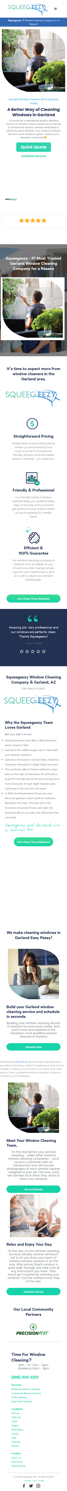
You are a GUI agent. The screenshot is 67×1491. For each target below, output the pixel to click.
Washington (17, 1429)
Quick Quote (34, 147)
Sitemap (28, 1480)
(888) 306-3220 (25, 1376)
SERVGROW (21, 1062)
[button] (55, 9)
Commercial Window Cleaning (26, 1393)
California (16, 1417)
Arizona (15, 1413)
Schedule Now (33, 1047)
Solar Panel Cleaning (21, 1401)
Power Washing (19, 1397)
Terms (34, 1480)
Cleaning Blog (18, 1465)
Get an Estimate (33, 1189)
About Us (16, 1457)
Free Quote (17, 1461)
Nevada (15, 1445)
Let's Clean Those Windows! (33, 598)
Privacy (41, 1480)
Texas (14, 1421)
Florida (14, 1433)
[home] (27, 9)
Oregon (15, 1425)
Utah (13, 1437)
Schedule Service (33, 156)
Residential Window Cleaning (25, 1389)
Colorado (15, 1441)
